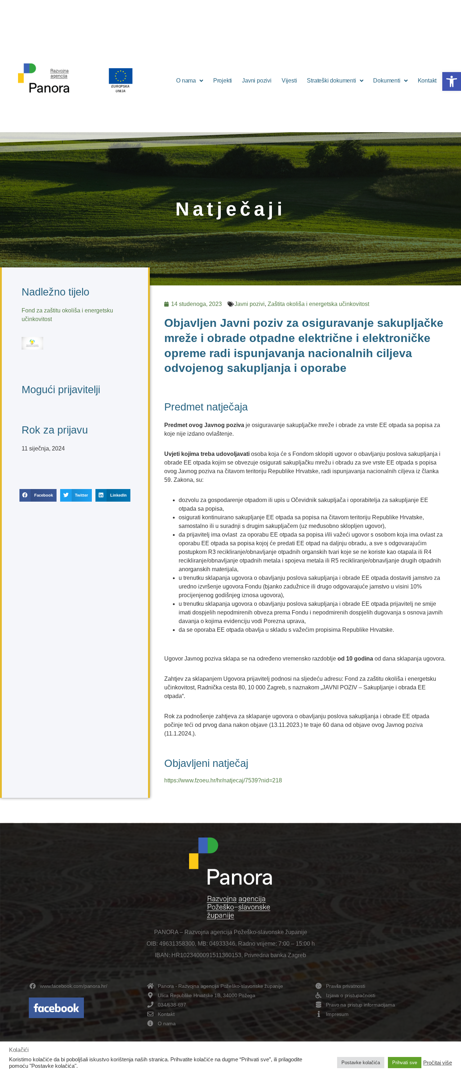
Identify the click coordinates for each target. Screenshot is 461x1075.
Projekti (222, 80)
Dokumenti (386, 80)
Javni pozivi (257, 80)
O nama (186, 80)
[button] (451, 81)
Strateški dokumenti (331, 80)
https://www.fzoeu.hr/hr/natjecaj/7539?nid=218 (223, 780)
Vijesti (289, 80)
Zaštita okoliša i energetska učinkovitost (318, 304)
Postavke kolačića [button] (360, 1062)
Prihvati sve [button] (404, 1062)
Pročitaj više (437, 1063)
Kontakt (427, 80)
